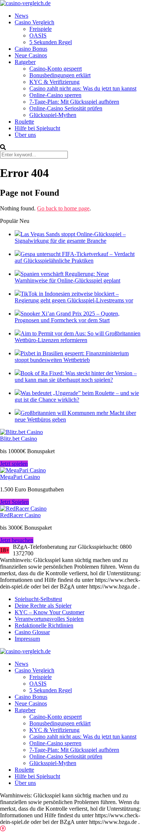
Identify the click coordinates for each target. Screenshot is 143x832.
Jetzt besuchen (16, 540)
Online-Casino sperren (55, 95)
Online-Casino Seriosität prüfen (65, 108)
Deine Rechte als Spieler (43, 605)
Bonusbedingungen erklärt (60, 75)
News (21, 16)
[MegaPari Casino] (23, 470)
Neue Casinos (31, 55)
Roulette (24, 121)
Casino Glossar (32, 632)
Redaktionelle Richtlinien (44, 625)
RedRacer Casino (20, 515)
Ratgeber (25, 62)
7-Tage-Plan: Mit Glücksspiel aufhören (74, 102)
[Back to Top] (3, 828)
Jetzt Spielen (14, 502)
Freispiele (40, 29)
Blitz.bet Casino (18, 438)
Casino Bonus (31, 49)
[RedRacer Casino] (23, 508)
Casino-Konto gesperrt (55, 68)
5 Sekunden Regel (50, 42)
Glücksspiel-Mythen (52, 115)
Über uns (25, 135)
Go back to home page (63, 208)
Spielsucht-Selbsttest (38, 599)
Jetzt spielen (14, 464)
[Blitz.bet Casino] (21, 432)
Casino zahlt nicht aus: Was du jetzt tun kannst (82, 88)
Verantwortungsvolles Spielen (49, 619)
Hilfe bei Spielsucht (37, 128)
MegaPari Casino (20, 477)
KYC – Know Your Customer (49, 612)
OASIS (38, 35)
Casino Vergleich (34, 22)
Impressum (27, 639)
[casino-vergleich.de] (25, 3)
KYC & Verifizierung (54, 82)
